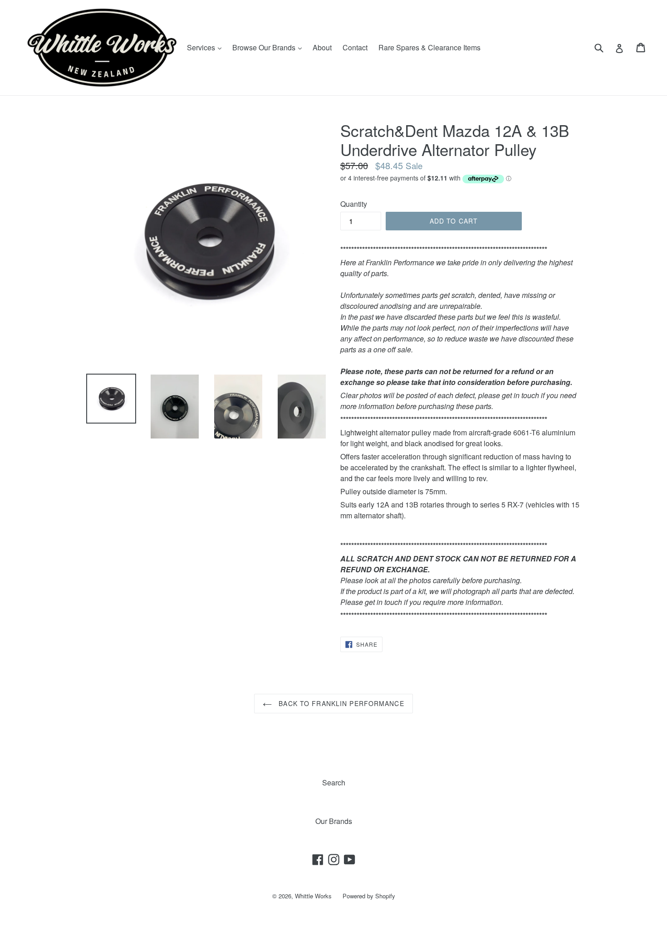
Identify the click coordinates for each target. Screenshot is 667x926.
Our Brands (333, 821)
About (322, 47)
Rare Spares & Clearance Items (429, 47)
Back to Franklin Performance (340, 703)
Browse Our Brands (269, 47)
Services (206, 47)
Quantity (353, 204)
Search (333, 782)
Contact (355, 47)
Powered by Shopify (369, 896)
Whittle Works (313, 896)
